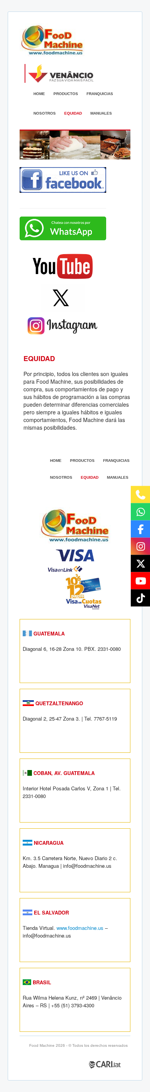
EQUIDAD (73, 113)
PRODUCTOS (65, 94)
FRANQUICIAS (100, 94)
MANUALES (101, 113)
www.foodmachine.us (80, 927)
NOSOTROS (44, 113)
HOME (39, 94)
